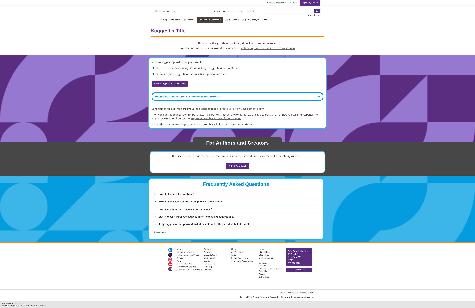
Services (207, 269)
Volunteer (263, 265)
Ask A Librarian (237, 252)
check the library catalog (174, 68)
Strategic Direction (184, 264)
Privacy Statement (261, 297)
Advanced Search (314, 15)
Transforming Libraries (186, 266)
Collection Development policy (246, 108)
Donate (262, 274)
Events (207, 261)
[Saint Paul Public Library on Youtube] (170, 264)
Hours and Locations (185, 252)
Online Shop (264, 277)
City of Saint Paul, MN (289, 292)
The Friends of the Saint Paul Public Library (271, 269)
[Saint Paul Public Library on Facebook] (170, 250)
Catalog (163, 19)
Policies (179, 258)
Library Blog (264, 255)
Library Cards (209, 264)
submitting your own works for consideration (268, 48)
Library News (264, 252)
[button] (276, 3)
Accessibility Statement (280, 297)
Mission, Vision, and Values (187, 255)
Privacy (179, 261)
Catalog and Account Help (242, 261)
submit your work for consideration (252, 156)
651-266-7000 (294, 263)
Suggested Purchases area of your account (216, 118)
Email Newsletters (267, 258)
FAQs (233, 255)
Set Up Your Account (240, 258)
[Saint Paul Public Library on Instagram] (170, 259)
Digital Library (210, 258)
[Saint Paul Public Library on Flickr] (170, 255)
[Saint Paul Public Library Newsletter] (170, 269)
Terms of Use (246, 297)
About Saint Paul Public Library (189, 269)
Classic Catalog (210, 255)
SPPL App (208, 266)
